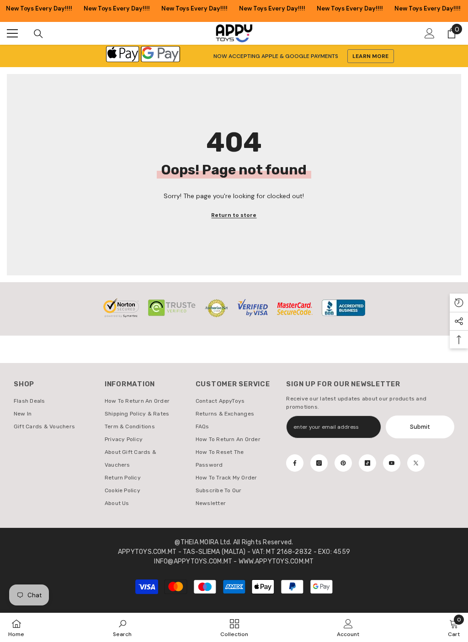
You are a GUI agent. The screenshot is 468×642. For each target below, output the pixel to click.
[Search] (38, 33)
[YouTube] (391, 463)
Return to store (233, 215)
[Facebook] (294, 463)
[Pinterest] (343, 463)
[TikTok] (367, 463)
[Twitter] (416, 463)
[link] (122, 627)
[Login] (430, 33)
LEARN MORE (370, 56)
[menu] (12, 33)
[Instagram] (319, 463)
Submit (420, 427)
